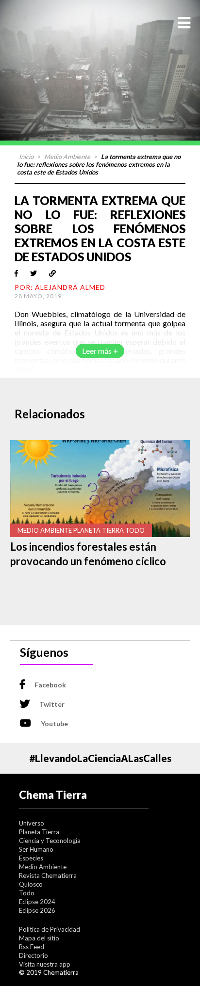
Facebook (50, 685)
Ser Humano (36, 849)
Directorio (33, 955)
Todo (26, 893)
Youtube (54, 723)
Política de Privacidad (49, 929)
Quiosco (31, 884)
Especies (31, 858)
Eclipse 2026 (37, 910)
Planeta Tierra (39, 832)
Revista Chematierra (48, 875)
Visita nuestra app (44, 964)
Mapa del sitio (39, 938)
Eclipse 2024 (37, 902)
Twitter (52, 704)
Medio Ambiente (67, 156)
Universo (31, 823)
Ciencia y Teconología (50, 840)
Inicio (26, 156)
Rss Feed (31, 947)
